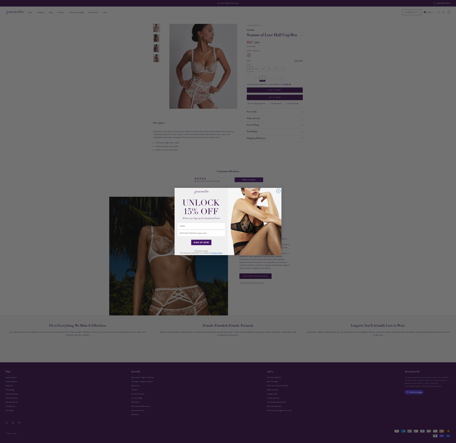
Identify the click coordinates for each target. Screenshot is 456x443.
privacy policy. (217, 253)
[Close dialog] (278, 191)
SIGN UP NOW (201, 242)
